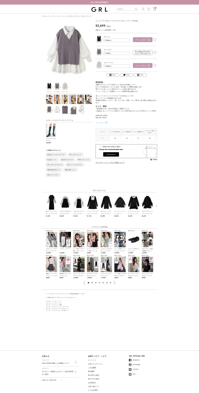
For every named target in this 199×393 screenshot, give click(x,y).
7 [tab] (110, 282)
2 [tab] (92, 282)
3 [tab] (96, 282)
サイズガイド (100, 123)
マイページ (92, 360)
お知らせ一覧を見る (49, 380)
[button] (156, 206)
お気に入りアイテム (95, 364)
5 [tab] (103, 282)
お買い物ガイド (93, 386)
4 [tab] (99, 282)
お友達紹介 (92, 383)
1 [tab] (88, 282)
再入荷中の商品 (93, 375)
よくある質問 (93, 390)
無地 (60, 304)
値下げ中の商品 (93, 379)
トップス (52, 16)
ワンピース (55, 304)
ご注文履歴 (92, 368)
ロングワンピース (64, 308)
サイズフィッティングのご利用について (110, 162)
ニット (59, 16)
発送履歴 (91, 371)
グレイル (44, 16)
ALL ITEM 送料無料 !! (99, 2)
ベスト (60, 303)
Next (115, 283)
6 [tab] (107, 282)
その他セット (65, 310)
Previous (84, 283)
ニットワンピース (64, 306)
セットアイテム (56, 310)
